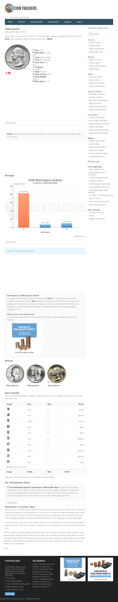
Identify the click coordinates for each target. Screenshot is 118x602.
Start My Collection (96, 212)
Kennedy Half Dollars (97, 117)
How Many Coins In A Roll (98, 201)
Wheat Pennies (94, 46)
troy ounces (74, 490)
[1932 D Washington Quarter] (15, 414)
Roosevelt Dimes (95, 77)
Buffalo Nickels (94, 63)
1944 (29, 445)
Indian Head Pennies (96, 49)
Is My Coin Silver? (62, 496)
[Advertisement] (87, 6)
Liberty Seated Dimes (97, 86)
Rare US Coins (94, 198)
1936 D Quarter (12, 385)
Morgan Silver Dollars (97, 141)
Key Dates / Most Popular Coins (101, 195)
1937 (29, 451)
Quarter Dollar (45, 57)
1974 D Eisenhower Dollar (43, 579)
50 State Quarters (95, 97)
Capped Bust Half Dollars (98, 133)
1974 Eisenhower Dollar (43, 584)
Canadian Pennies (95, 181)
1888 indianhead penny (14, 587)
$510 (82, 433)
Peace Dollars (94, 144)
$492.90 (81, 456)
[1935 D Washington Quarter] (15, 426)
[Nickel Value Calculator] (73, 569)
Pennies (91, 40)
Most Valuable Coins (96, 169)
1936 (41, 50)
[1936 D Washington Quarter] (15, 420)
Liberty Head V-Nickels (97, 66)
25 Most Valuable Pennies (98, 178)
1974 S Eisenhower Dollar (43, 569)
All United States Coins (98, 28)
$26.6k (81, 410)
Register (68, 22)
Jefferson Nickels (95, 60)
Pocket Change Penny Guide (99, 184)
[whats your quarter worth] (44, 339)
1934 (29, 439)
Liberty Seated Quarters (98, 106)
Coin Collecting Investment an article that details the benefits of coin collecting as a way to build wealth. (43, 518)
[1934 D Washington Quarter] (15, 438)
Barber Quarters (95, 103)
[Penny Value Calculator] (100, 569)
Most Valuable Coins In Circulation (97, 173)
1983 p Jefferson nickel (14, 590)
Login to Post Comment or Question (20, 251)
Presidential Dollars (96, 156)
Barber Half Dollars (96, 127)
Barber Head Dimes (96, 83)
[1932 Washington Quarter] (15, 455)
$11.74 (47, 81)
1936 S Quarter (33, 385)
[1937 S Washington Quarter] (15, 449)
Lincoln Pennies (95, 42)
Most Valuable (36, 22)
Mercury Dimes (95, 80)
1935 (29, 427)
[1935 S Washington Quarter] (15, 461)
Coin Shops (10, 578)
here (20, 477)
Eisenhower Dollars (96, 150)
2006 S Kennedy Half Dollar (44, 564)
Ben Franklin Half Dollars (98, 120)
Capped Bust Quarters (97, 110)
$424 (82, 462)
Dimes (90, 74)
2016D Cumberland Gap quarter (18, 584)
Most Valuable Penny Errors (99, 187)
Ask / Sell (9, 594)
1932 (29, 410)
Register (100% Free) (97, 219)
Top (5, 548)
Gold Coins (95, 161)
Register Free (12, 467)
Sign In (79, 22)
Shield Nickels (94, 69)
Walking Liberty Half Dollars (99, 124)
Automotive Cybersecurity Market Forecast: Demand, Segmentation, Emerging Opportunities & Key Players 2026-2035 (15, 571)
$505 (82, 445)
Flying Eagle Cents (96, 52)
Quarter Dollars (95, 91)
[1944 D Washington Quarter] (15, 443)
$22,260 (81, 415)
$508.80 (81, 439)
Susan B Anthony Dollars (98, 153)
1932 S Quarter (53, 385)
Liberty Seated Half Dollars (99, 130)
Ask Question (53, 22)
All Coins (21, 22)
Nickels (91, 57)
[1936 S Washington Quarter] (15, 432)
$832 (82, 427)
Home (10, 22)
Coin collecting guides (14, 581)
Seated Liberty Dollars (97, 147)
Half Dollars (93, 115)
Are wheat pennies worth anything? (98, 191)
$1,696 (81, 421)
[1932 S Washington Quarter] (15, 409)
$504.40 (81, 451)
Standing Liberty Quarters (98, 100)
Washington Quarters (97, 94)
